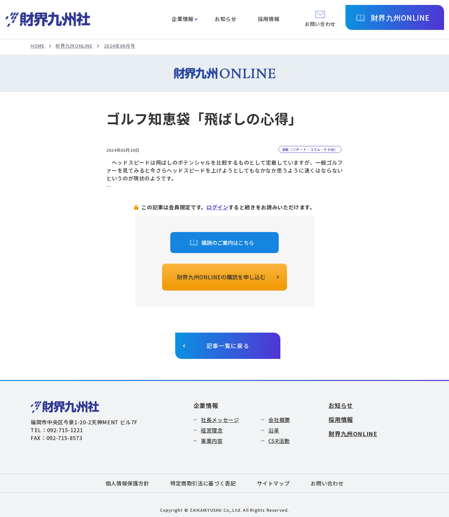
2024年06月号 (119, 45)
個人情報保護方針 (127, 483)
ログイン (217, 207)
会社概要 (279, 420)
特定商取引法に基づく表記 (203, 483)
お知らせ (226, 19)
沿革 (273, 430)
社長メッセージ (220, 420)
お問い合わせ (327, 483)
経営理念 (212, 430)
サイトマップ (273, 483)
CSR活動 (279, 441)
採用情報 (269, 19)
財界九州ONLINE (400, 17)
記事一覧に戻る (227, 345)
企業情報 (183, 19)
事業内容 (212, 441)
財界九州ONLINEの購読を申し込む (221, 277)
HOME (38, 45)
